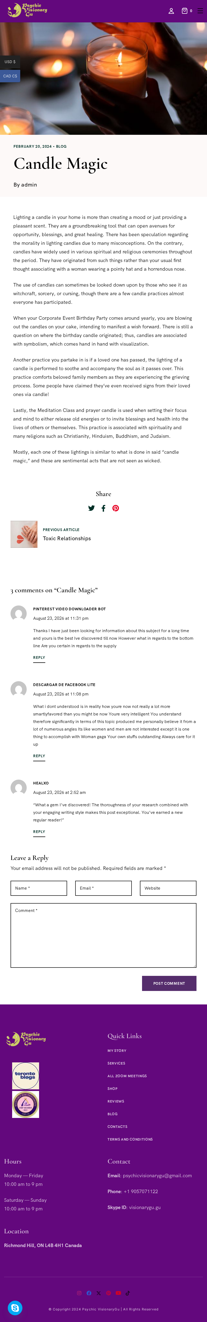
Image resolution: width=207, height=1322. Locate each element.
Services (116, 1063)
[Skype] (15, 1308)
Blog (61, 146)
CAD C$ (11, 77)
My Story (117, 1050)
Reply (39, 657)
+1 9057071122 (141, 1191)
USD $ (12, 62)
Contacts (117, 1126)
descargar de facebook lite (64, 684)
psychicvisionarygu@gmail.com (157, 1175)
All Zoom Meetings (127, 1076)
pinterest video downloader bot (69, 609)
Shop (113, 1088)
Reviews (116, 1101)
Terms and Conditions (130, 1139)
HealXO (41, 783)
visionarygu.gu (145, 1207)
